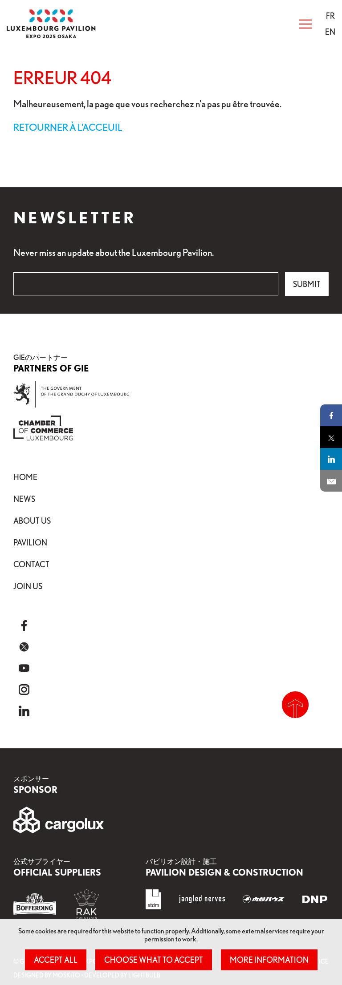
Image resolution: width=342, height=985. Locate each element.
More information (269, 959)
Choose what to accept (153, 959)
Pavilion (30, 542)
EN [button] (330, 31)
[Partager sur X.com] (331, 437)
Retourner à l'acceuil (67, 127)
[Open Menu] (305, 24)
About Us (32, 520)
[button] (330, 15)
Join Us (27, 585)
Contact (31, 564)
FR (330, 15)
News (24, 498)
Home (25, 476)
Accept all (55, 959)
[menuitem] (330, 16)
